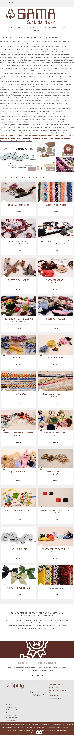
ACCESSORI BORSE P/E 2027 (18, 510)
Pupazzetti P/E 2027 (18, 471)
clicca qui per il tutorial (63, 135)
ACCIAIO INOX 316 (18, 549)
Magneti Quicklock (55, 698)
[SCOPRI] (37, 17)
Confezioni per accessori (57, 690)
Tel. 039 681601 (11, 715)
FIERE (40, 27)
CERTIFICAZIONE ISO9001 (37, 663)
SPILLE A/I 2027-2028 (18, 205)
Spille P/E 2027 (55, 357)
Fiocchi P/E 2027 (18, 357)
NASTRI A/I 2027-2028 (55, 205)
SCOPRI (37, 635)
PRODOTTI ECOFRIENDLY (18, 588)
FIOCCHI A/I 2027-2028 (55, 319)
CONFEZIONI (30, 27)
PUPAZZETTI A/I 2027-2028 (19, 280)
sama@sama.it (11, 720)
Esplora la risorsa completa (10, 138)
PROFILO (63, 27)
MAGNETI (19, 27)
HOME (10, 27)
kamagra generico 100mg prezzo (41, 135)
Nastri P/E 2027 (18, 394)
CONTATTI (36, 31)
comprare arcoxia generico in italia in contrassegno (41, 138)
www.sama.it (65, 138)
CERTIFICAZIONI (50, 27)
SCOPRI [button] (18, 212)
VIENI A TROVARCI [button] (37, 675)
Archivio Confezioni (55, 588)
